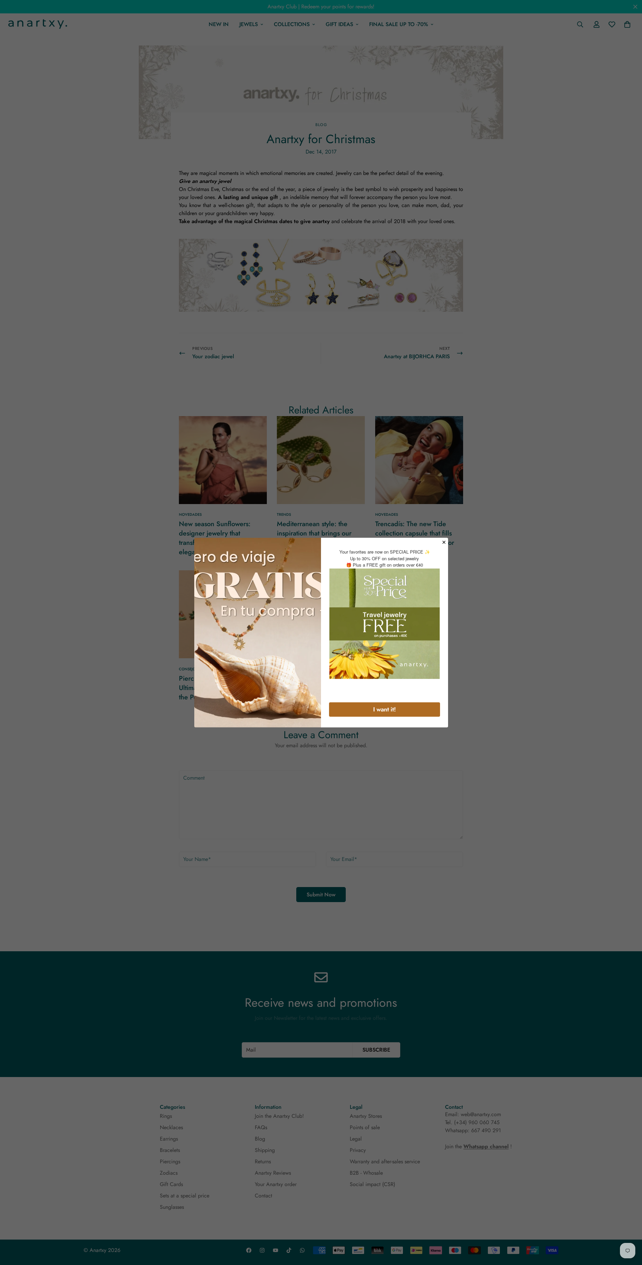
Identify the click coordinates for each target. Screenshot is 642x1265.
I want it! (384, 709)
